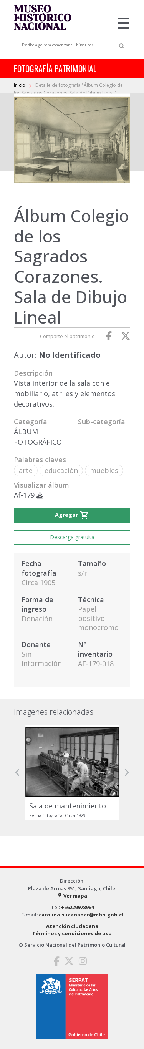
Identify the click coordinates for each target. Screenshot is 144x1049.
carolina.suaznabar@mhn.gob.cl (81, 914)
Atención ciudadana (72, 926)
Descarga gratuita (72, 537)
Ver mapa (72, 895)
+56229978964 (77, 907)
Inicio (20, 85)
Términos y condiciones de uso (72, 933)
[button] (18, 772)
